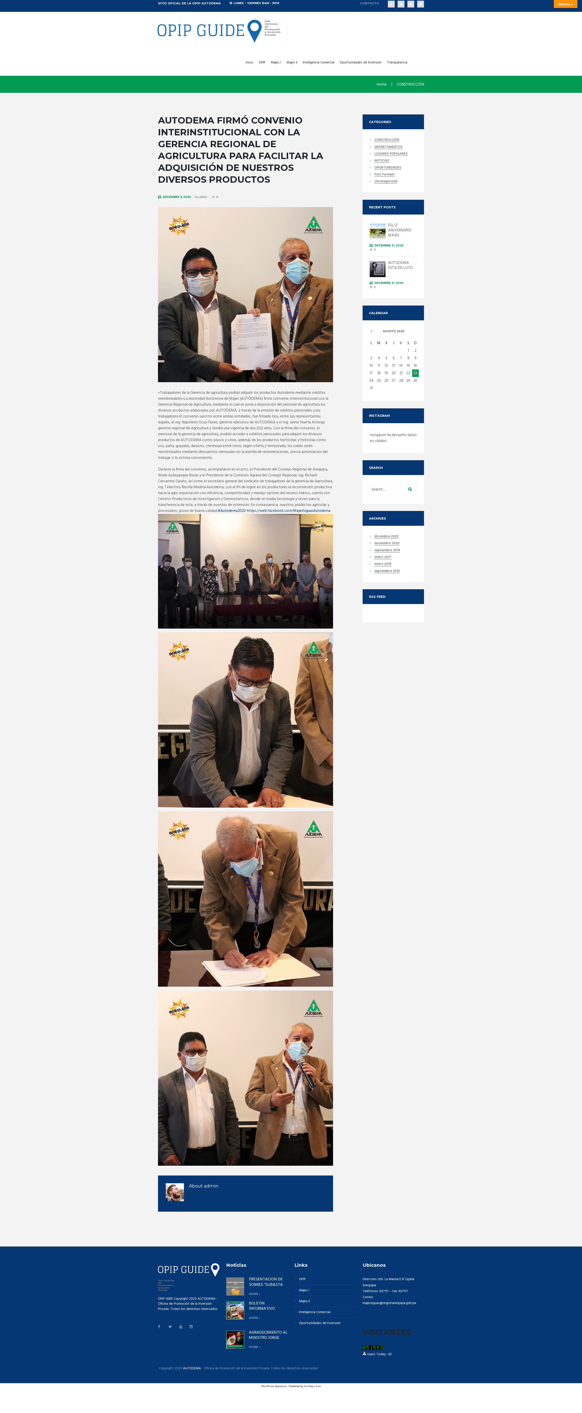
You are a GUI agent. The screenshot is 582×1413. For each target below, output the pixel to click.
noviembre (386, 543)
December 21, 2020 (389, 245)
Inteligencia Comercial (318, 62)
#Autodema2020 (232, 511)
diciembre (386, 536)
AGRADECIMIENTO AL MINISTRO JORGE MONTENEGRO (268, 1338)
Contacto (369, 3)
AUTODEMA (192, 1368)
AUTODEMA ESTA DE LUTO (400, 265)
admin (203, 197)
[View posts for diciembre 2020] (371, 331)
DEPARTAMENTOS (388, 147)
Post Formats (384, 175)
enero (382, 557)
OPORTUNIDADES (387, 168)
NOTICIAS (381, 161)
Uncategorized (385, 181)
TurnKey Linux (312, 1386)
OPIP (262, 62)
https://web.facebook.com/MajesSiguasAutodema (288, 511)
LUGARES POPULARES (391, 154)
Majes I (276, 62)
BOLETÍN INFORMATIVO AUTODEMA (262, 1308)
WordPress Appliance (273, 1386)
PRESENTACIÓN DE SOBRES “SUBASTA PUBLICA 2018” (266, 1284)
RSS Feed (377, 597)
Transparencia (397, 62)
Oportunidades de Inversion (360, 62)
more (253, 1294)
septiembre (387, 550)
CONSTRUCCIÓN (410, 84)
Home (381, 84)
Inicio (249, 62)
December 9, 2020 (177, 197)
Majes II (291, 62)
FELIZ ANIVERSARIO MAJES (399, 230)
